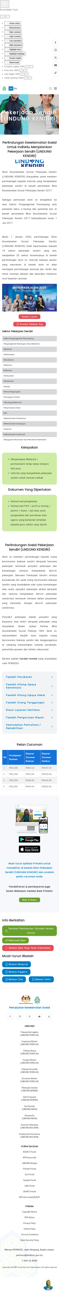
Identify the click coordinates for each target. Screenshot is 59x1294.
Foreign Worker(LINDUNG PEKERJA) (29, 1061)
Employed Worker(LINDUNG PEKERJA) (29, 1043)
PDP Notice (29, 1217)
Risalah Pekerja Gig (31, 324)
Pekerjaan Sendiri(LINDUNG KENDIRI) (29, 1089)
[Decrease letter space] (26, 77)
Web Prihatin (29, 900)
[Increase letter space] (30, 77)
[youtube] (39, 1016)
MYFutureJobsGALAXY (29, 1197)
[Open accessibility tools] (4, 4)
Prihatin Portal (29, 1169)
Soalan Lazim (29, 317)
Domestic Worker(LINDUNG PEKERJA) (29, 1080)
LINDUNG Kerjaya (29, 1163)
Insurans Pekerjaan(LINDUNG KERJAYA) (29, 1126)
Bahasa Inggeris (18, 972)
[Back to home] (4, 88)
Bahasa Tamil (43, 979)
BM (11, 88)
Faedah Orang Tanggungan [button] (25, 702)
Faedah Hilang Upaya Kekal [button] (25, 695)
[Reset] (2, 16)
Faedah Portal (29, 1180)
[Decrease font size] (21, 70)
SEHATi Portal (29, 1191)
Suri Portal (29, 1174)
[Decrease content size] (27, 66)
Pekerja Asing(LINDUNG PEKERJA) (29, 1052)
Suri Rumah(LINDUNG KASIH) (29, 1107)
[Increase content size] (31, 66)
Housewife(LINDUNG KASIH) (29, 1117)
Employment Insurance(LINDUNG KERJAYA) (29, 1135)
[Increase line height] (27, 74)
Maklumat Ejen (17, 940)
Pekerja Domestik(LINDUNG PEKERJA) (29, 1070)
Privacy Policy (29, 1223)
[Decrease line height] (22, 74)
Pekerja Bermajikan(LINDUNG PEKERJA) (29, 1033)
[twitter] (29, 1016)
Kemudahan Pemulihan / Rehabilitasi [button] (23, 726)
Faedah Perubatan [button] (19, 677)
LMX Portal (30, 1186)
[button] (50, 88)
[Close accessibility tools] (7, 16)
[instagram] (19, 1016)
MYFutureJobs (29, 1157)
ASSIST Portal (29, 1152)
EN (15, 88)
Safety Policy (30, 1229)
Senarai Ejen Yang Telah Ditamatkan (30, 948)
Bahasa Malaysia (18, 964)
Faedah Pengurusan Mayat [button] (25, 717)
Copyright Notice (29, 1212)
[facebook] (10, 1016)
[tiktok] (49, 1016)
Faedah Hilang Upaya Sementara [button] (21, 686)
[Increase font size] (25, 70)
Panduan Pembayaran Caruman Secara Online (31, 930)
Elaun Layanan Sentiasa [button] (23, 710)
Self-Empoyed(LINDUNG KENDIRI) (29, 1098)
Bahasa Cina (16, 979)
